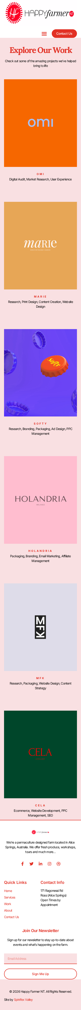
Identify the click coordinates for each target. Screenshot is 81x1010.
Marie (40, 296)
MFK (40, 678)
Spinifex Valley (23, 999)
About (8, 910)
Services (9, 897)
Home (8, 891)
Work (7, 904)
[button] (44, 33)
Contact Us (11, 917)
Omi (41, 174)
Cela (40, 805)
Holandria (40, 551)
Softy (40, 423)
